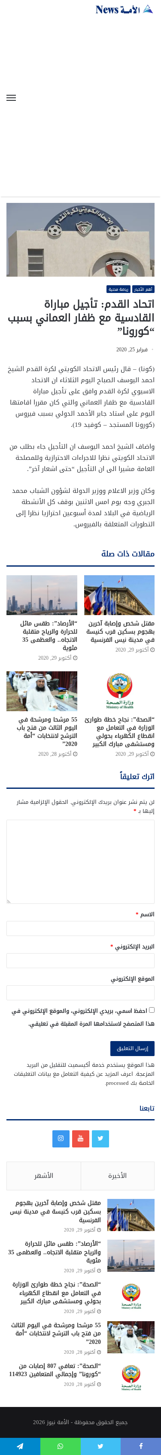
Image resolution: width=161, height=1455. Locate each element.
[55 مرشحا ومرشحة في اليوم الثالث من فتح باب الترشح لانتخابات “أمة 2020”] (41, 691)
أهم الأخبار (143, 289)
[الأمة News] (124, 9)
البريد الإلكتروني (132, 946)
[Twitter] (100, 1138)
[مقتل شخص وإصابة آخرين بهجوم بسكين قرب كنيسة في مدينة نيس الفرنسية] (119, 595)
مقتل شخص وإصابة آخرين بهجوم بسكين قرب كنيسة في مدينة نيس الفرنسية (120, 632)
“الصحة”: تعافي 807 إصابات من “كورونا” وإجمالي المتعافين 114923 (55, 1370)
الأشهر (43, 1176)
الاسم (145, 914)
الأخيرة (117, 1176)
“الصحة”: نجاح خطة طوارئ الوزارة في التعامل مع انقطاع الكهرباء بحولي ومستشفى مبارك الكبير (120, 732)
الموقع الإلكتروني (133, 978)
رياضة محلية (118, 289)
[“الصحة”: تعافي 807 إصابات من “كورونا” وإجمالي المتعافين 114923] (131, 1378)
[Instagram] (61, 1138)
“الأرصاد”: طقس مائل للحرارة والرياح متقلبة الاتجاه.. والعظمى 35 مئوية (48, 636)
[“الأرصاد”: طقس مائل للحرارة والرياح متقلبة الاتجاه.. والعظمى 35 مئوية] (41, 595)
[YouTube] (80, 1138)
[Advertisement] (80, 98)
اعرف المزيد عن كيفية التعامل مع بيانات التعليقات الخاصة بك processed (84, 1078)
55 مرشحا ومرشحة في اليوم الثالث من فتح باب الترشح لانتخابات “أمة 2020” (47, 732)
